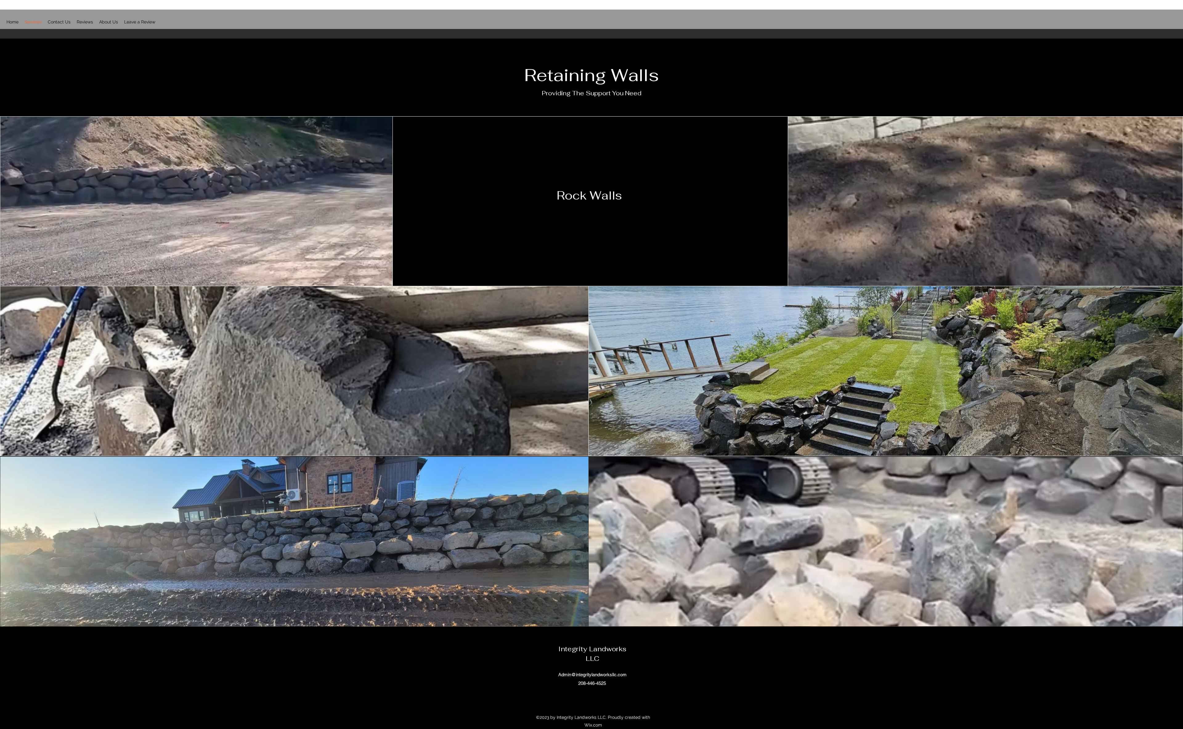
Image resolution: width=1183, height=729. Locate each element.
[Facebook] (587, 697)
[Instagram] (596, 697)
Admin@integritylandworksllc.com (592, 674)
